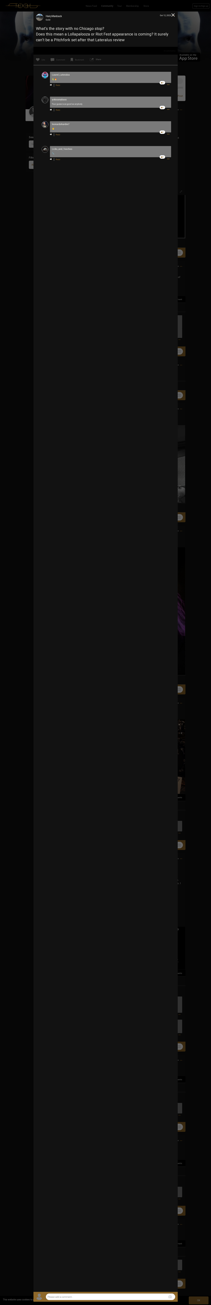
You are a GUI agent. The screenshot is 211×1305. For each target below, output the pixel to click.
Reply (58, 85)
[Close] (173, 15)
